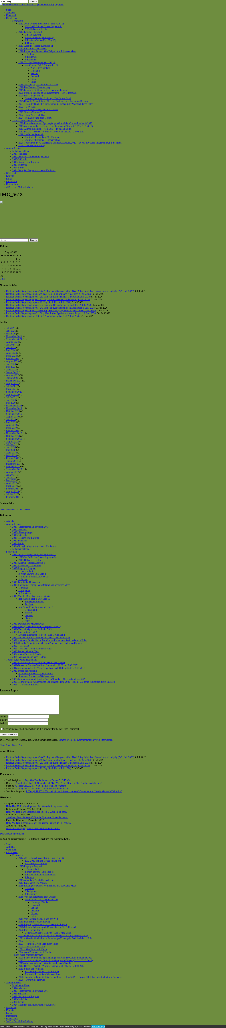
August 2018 (12, 441)
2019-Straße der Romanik (24, 670)
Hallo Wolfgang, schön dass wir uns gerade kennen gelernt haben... (38, 823)
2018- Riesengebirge (22, 532)
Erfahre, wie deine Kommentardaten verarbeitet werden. (86, 740)
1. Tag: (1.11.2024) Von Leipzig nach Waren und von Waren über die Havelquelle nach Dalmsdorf (74, 791)
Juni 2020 (11, 400)
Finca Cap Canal (17, 509)
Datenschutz (12, 1018)
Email (4, 720)
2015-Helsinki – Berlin (29, 560)
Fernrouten (11, 551)
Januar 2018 (12, 461)
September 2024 (14, 339)
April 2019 (11, 425)
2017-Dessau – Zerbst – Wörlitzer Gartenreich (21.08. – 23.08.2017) (51, 966)
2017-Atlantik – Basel (28, 562)
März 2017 (11, 486)
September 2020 (14, 391)
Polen (27, 621)
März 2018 (11, 455)
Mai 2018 (11, 450)
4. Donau (23, 579)
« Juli (2, 279)
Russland (29, 604)
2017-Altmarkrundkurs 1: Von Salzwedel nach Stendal (38, 662)
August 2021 (12, 383)
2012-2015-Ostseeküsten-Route (34, 554)
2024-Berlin (18, 543)
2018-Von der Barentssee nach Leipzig (31, 596)
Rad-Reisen (12, 852)
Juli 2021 (10, 386)
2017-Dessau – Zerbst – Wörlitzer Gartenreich (44, 665)
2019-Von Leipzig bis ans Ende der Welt (32, 629)
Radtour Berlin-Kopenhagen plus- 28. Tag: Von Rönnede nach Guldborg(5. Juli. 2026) (48, 296)
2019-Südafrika (19, 540)
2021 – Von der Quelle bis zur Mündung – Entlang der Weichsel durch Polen (49, 640)
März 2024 (11, 355)
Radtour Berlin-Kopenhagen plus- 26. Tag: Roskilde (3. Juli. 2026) (38, 302)
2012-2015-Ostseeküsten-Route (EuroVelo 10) (41, 858)
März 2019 (11, 427)
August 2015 (12, 491)
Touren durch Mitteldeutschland (21, 659)
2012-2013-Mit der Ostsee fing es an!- (37, 557)
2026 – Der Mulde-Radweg (25, 684)
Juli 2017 (10, 474)
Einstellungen (98, 1026)
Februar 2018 (12, 458)
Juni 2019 (11, 419)
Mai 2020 (11, 402)
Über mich (11, 849)
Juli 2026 (10, 328)
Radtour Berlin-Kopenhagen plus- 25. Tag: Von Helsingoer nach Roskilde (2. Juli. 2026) (49, 305)
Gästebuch (11, 1007)
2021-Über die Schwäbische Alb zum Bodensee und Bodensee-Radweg (47, 643)
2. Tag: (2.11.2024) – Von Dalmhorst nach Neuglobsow (42, 788)
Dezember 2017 (14, 463)
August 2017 (12, 472)
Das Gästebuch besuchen (12, 833)
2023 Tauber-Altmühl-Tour (25, 651)
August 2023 (12, 361)
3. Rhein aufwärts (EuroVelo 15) (40, 874)
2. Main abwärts (32, 574)
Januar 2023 (12, 372)
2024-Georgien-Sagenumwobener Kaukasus (34, 546)
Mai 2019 (11, 422)
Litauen (28, 618)
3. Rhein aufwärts (33, 576)
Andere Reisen (13, 524)
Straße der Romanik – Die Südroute (35, 673)
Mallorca (27, 509)
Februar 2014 (12, 497)
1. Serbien (23, 587)
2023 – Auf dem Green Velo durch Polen (32, 648)
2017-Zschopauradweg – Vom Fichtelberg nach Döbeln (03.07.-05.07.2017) (55, 960)
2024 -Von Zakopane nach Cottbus (29, 657)
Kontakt (10, 1010)
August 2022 (12, 375)
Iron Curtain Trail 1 (34, 598)
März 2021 (11, 389)
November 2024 (14, 336)
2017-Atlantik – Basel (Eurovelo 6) (35, 880)
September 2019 (14, 414)
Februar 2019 (12, 430)
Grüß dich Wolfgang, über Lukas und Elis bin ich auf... (33, 828)
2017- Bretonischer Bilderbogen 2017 (30, 526)
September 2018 (14, 438)
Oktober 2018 (13, 436)
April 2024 (11, 353)
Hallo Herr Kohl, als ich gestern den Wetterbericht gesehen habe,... (38, 806)
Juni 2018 (11, 447)
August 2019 (12, 416)
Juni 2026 (11, 330)
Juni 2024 (11, 347)
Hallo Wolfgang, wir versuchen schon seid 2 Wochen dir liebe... (37, 811)
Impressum (11, 1015)
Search (33, 1)
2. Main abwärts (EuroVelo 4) (39, 871)
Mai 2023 (11, 366)
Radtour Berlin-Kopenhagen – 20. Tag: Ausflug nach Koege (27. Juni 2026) (43, 316)
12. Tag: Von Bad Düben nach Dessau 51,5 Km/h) (45, 780)
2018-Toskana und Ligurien (25, 538)
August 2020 (12, 394)
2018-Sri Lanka (20, 535)
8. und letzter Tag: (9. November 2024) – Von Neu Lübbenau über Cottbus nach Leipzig (59, 783)
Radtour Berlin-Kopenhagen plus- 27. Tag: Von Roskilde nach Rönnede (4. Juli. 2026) (48, 299)
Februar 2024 (12, 358)
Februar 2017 (12, 488)
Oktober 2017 (13, 466)
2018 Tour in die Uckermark (26, 582)
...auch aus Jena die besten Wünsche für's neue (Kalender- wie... (37, 817)
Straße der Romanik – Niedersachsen (36, 676)
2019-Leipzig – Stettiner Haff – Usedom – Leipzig (36, 626)
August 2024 (12, 342)
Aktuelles (10, 521)
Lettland (29, 615)
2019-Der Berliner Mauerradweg (28, 623)
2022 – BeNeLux (20, 646)
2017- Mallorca (19, 529)
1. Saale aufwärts (26, 571)
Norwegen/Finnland (34, 601)
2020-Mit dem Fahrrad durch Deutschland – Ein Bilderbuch (41, 637)
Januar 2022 (12, 378)
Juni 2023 (11, 364)
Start (8, 844)
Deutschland (31, 610)
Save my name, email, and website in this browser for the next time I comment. (41, 729)
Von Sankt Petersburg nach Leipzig (35, 607)
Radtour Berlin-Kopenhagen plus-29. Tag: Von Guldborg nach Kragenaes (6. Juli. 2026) (49, 294)
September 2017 (14, 469)
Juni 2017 (11, 477)
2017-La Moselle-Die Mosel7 (26, 565)
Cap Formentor (5, 509)
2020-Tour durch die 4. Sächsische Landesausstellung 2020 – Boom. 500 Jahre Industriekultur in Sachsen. (63, 682)
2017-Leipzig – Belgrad (24, 568)
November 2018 (14, 433)
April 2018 (11, 452)
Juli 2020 (10, 397)
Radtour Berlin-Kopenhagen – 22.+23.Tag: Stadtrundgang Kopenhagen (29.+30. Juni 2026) (51, 310)
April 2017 (11, 483)
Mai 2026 (11, 333)
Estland (28, 612)
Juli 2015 (10, 494)
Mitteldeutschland (21, 549)
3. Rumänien (24, 593)
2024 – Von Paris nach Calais (26, 654)
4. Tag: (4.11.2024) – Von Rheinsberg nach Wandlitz (40, 785)
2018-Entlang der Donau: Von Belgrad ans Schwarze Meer (41, 585)
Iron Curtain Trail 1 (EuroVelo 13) (41, 899)
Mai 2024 (11, 350)
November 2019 (14, 408)
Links (9, 1013)
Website (4, 723)
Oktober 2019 (13, 411)
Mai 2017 (11, 480)
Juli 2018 (10, 444)
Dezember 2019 (14, 405)
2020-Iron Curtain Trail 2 (24, 632)
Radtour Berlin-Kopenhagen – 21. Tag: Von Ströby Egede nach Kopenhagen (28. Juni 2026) (51, 313)
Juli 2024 (10, 344)
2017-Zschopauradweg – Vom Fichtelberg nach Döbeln (48, 668)
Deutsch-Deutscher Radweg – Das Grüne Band (41, 634)
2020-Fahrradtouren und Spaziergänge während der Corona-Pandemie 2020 (49, 679)
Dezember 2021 (14, 380)
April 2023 (11, 369)
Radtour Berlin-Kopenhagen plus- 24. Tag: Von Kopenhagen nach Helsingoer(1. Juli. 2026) (50, 307)
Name (4, 716)
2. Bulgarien (24, 590)
